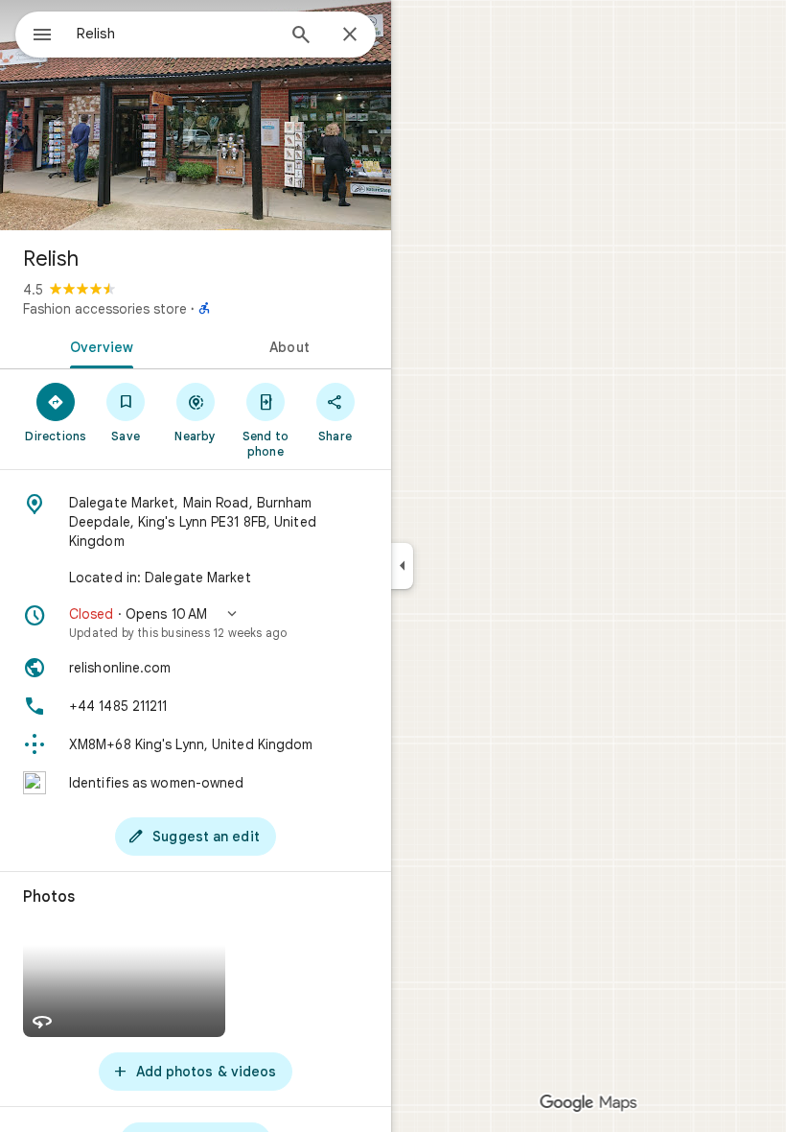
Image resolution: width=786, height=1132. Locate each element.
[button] (195, 623)
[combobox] (175, 33)
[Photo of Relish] (195, 115)
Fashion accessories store (105, 309)
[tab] (98, 345)
